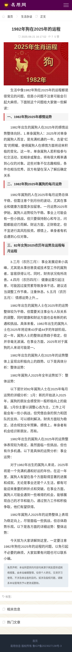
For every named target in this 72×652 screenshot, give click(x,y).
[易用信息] (18, 8)
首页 (10, 16)
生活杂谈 (26, 16)
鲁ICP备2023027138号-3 (47, 645)
